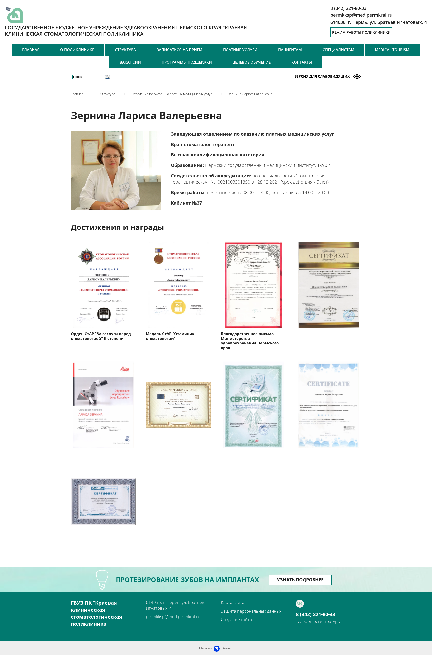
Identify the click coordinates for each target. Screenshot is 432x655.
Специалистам (338, 49)
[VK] (300, 604)
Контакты (302, 62)
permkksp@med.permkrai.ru (173, 616)
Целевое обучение (251, 62)
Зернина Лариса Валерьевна (250, 93)
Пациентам (290, 49)
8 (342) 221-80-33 (315, 614)
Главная (31, 49)
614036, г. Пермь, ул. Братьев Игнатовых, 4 (378, 22)
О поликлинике (77, 49)
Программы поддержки (187, 62)
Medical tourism (392, 49)
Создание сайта (236, 619)
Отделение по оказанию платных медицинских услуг (172, 93)
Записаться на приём (179, 49)
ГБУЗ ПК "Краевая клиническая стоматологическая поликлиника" (96, 613)
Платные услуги (240, 49)
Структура (125, 49)
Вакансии (130, 62)
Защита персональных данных (251, 611)
